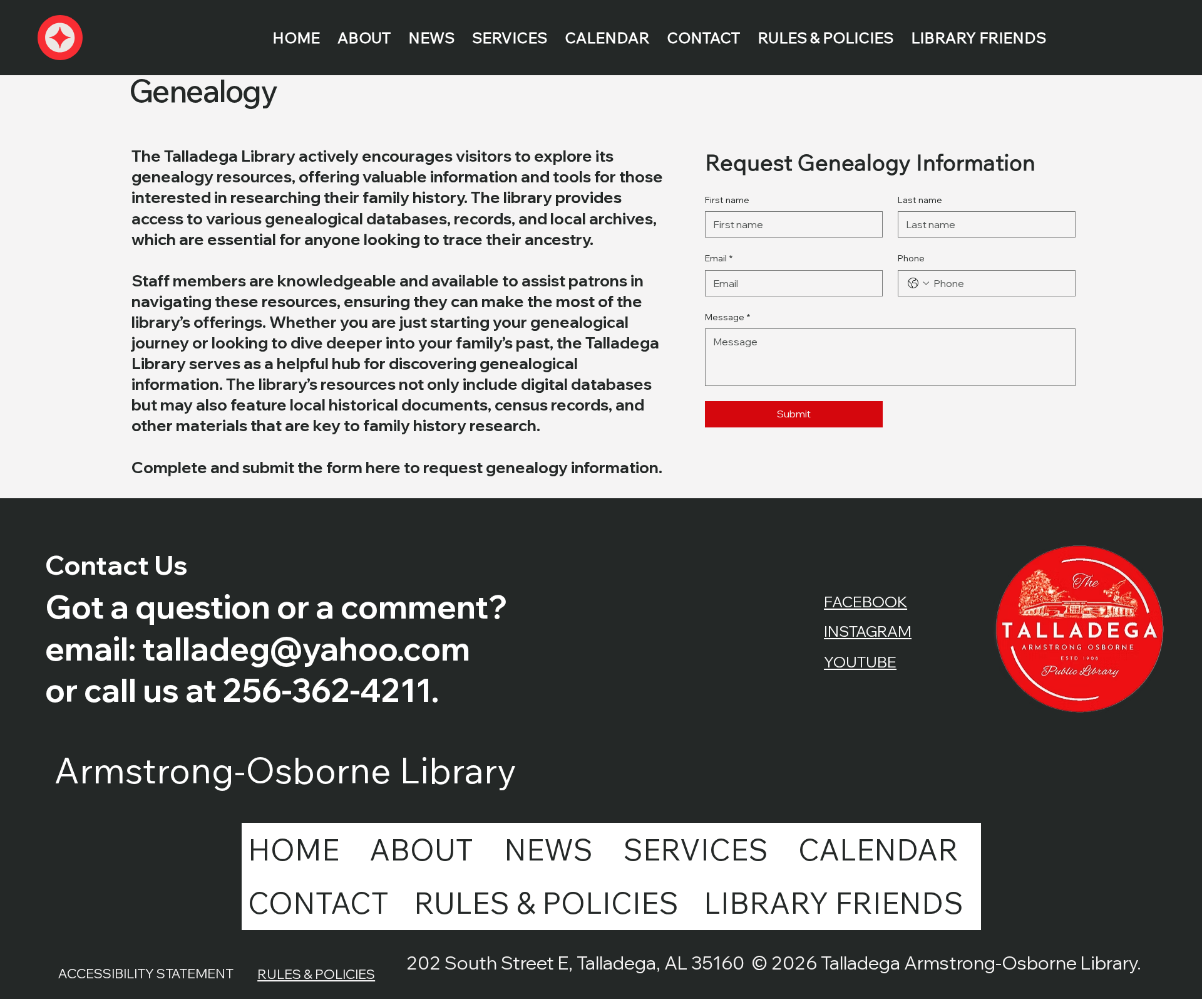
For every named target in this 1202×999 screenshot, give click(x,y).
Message (727, 317)
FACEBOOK (865, 601)
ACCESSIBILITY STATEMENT (146, 973)
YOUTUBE (860, 661)
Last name (920, 200)
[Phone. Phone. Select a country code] (918, 283)
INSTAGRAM (868, 631)
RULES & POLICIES (316, 974)
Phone (911, 258)
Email (718, 258)
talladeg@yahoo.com (306, 649)
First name (727, 200)
